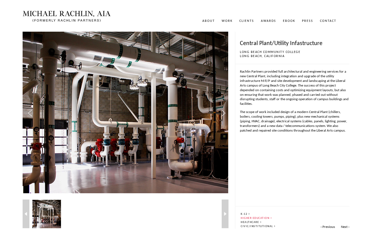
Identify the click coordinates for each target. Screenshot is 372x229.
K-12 (245, 214)
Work (227, 21)
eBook (289, 21)
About (208, 21)
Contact (328, 21)
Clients (246, 21)
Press (307, 21)
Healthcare (251, 222)
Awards (268, 21)
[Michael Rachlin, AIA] (67, 21)
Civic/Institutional (258, 226)
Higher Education (256, 218)
